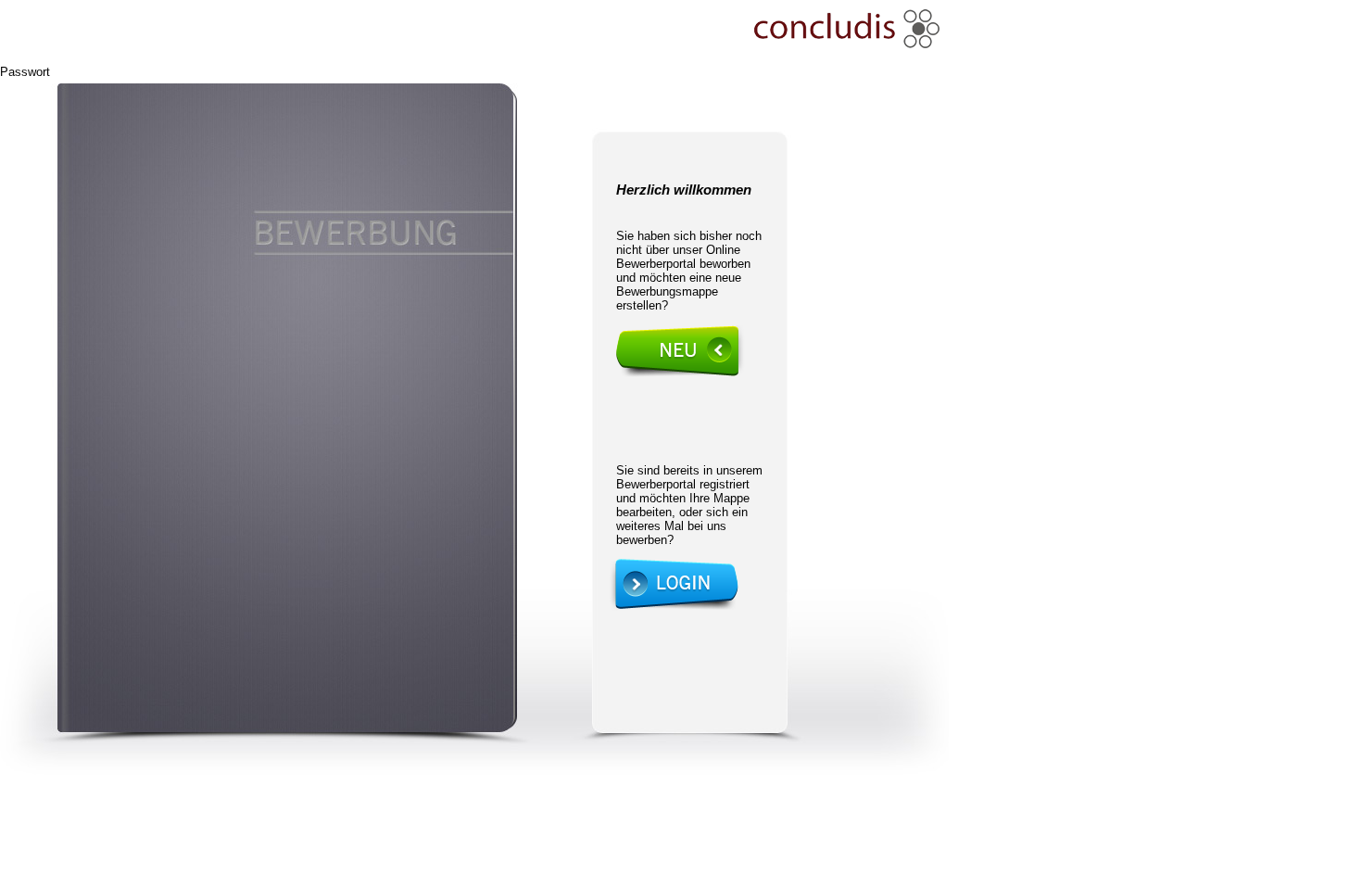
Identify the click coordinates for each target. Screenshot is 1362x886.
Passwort (25, 72)
